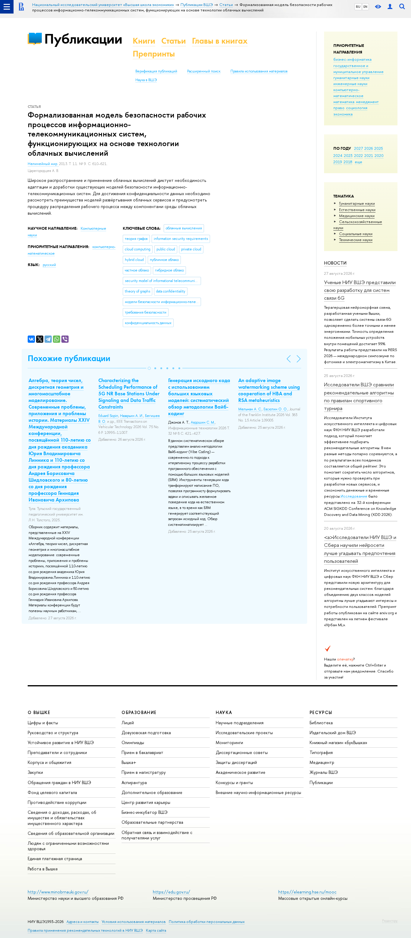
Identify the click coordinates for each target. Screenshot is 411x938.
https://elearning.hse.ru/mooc (307, 892)
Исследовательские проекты (244, 732)
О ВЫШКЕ (39, 712)
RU (358, 7)
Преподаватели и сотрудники (57, 752)
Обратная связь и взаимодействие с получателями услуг (157, 835)
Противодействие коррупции (57, 802)
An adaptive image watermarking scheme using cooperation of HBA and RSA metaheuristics (269, 390)
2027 (358, 148)
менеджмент (367, 101)
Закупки (35, 772)
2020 (379, 155)
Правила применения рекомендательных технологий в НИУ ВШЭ (85, 930)
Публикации (83, 38)
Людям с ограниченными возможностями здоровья (68, 845)
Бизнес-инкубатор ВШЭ (145, 812)
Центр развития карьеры (146, 802)
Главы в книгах (220, 40)
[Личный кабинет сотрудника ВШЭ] (389, 7)
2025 (378, 148)
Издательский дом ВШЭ (333, 732)
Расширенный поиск (204, 71)
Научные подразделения (240, 722)
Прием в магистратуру (144, 772)
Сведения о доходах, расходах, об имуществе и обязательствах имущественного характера (62, 817)
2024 (337, 155)
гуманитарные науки (351, 77)
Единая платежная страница (55, 858)
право (339, 107)
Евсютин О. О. (276, 409)
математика (343, 101)
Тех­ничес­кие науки (355, 239)
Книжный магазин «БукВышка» (338, 742)
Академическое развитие (240, 772)
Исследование (354, 496)
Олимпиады (133, 742)
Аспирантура (134, 782)
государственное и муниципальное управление (358, 68)
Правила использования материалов (259, 71)
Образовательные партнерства (152, 822)
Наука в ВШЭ (146, 80)
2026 (368, 148)
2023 (348, 155)
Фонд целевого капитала (52, 792)
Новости (335, 263)
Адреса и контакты (82, 921)
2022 (358, 155)
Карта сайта (156, 930)
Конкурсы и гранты (234, 782)
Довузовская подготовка (146, 732)
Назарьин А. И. (131, 415)
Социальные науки (355, 233)
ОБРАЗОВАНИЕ (139, 712)
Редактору (389, 920)
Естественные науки (357, 209)
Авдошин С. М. (203, 422)
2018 (348, 161)
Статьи (173, 40)
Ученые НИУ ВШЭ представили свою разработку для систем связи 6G (360, 290)
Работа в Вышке (43, 869)
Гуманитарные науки (357, 203)
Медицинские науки (357, 215)
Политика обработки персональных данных (207, 921)
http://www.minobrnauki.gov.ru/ (58, 892)
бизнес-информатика (352, 59)
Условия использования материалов (134, 921)
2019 (337, 161)
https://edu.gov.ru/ (171, 892)
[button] (149, 368)
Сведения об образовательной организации (71, 833)
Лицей (128, 722)
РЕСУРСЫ (321, 712)
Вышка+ (129, 762)
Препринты (154, 53)
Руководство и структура (53, 732)
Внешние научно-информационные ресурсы (258, 792)
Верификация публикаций (156, 71)
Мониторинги (229, 742)
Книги (144, 40)
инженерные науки (350, 83)
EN (365, 7)
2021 (368, 155)
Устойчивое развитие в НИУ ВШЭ (61, 742)
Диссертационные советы (242, 752)
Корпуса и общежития (49, 762)
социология (356, 107)
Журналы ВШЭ (324, 772)
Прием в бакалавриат (142, 752)
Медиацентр (322, 762)
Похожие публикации (69, 358)
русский (49, 264)
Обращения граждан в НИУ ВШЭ (59, 782)
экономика (343, 114)
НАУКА (224, 712)
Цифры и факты (43, 722)
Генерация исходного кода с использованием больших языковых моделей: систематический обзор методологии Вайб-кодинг (199, 397)
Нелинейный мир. (43, 163)
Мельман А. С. (250, 409)
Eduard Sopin (108, 415)
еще (358, 161)
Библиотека (321, 722)
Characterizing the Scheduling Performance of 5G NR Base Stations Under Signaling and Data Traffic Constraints (128, 393)
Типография (321, 752)
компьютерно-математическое (348, 92)
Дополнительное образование (152, 792)
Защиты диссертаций (236, 762)
